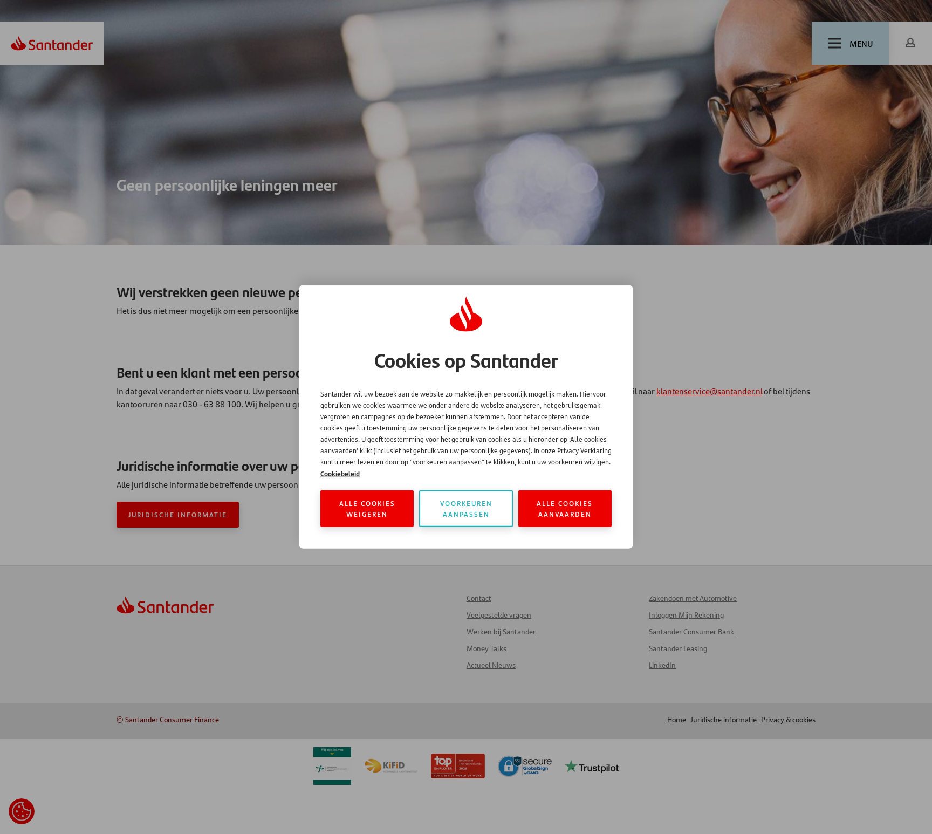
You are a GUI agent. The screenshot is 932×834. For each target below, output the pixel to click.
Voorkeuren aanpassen (466, 508)
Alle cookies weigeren (367, 508)
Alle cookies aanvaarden (565, 508)
